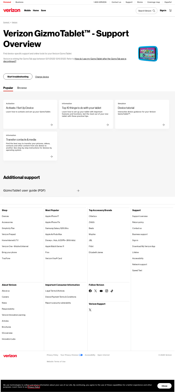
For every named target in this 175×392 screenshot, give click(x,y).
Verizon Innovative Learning (14, 315)
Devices (5, 216)
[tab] (8, 88)
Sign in (135, 240)
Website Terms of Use (56, 362)
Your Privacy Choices (69, 355)
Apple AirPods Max (53, 234)
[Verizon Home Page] (11, 10)
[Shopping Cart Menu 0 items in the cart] (170, 10)
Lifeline (135, 252)
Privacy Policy (52, 355)
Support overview (140, 216)
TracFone (6, 258)
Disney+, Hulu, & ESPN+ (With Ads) (60, 240)
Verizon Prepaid (9, 234)
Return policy (138, 222)
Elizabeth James (96, 252)
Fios (47, 252)
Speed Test (137, 270)
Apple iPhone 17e (52, 222)
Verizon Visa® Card (53, 258)
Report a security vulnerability (58, 303)
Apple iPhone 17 (52, 216)
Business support (140, 234)
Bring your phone (9, 252)
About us (6, 291)
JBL (90, 240)
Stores (140, 2)
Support (129, 2)
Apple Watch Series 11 (54, 246)
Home (36, 10)
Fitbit (91, 246)
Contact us (116, 2)
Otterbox (93, 216)
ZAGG (91, 222)
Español (168, 2)
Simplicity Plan (8, 228)
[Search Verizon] (146, 10)
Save (43, 10)
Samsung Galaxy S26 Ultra (56, 228)
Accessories (7, 222)
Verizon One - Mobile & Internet (15, 246)
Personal (7, 2)
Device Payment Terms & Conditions (60, 297)
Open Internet (103, 355)
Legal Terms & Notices (55, 291)
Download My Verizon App (143, 246)
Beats (91, 228)
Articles (5, 321)
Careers (5, 297)
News (4, 303)
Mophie (92, 234)
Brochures (6, 327)
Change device (42, 76)
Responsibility (8, 309)
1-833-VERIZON (100, 2)
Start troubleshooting (17, 76)
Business (19, 2)
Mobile (27, 10)
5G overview (7, 333)
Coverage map (153, 2)
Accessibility (138, 258)
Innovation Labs (9, 339)
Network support (139, 264)
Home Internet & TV (10, 240)
